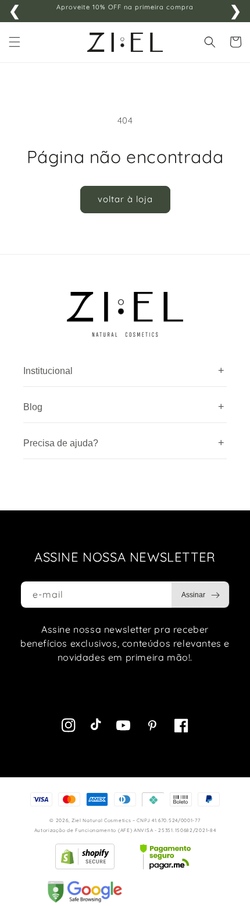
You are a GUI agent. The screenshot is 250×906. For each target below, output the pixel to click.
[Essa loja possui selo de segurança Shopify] (85, 856)
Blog (123, 407)
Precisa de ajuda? (123, 443)
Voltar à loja (125, 199)
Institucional (123, 370)
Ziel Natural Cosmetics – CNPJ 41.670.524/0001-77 (136, 820)
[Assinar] (201, 595)
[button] (14, 42)
